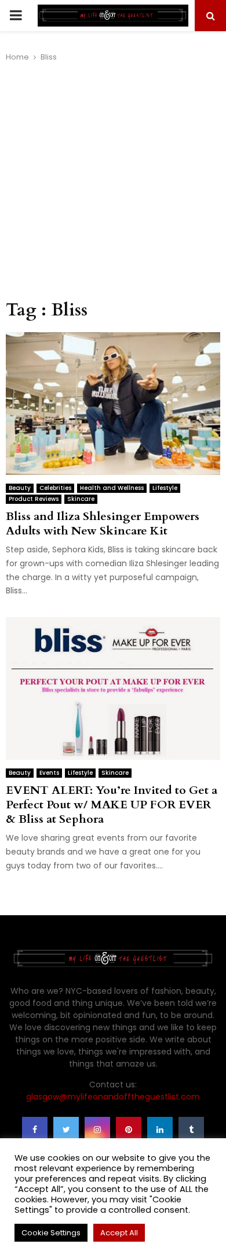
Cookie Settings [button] (51, 1232)
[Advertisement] (113, 181)
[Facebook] (35, 1129)
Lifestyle (164, 488)
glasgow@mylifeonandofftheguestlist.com (113, 1096)
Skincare (80, 499)
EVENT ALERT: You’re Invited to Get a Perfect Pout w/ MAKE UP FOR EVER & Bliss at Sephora (111, 804)
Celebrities (55, 488)
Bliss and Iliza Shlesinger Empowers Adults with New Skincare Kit (102, 523)
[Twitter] (66, 1129)
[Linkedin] (160, 1129)
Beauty (20, 488)
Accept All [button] (119, 1232)
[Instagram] (97, 1129)
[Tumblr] (191, 1129)
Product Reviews (34, 499)
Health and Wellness (112, 488)
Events (49, 772)
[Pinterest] (128, 1129)
